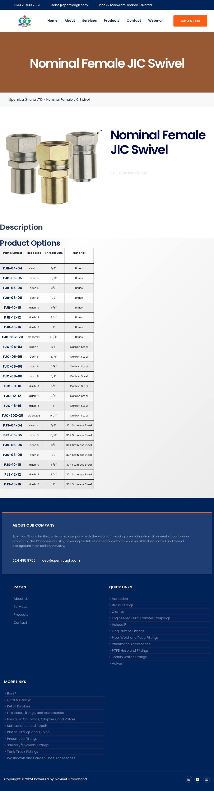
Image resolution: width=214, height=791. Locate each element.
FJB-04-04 (12, 268)
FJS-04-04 (12, 425)
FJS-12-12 (12, 474)
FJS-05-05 (12, 435)
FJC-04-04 (12, 346)
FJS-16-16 (12, 484)
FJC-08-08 (12, 376)
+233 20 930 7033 (26, 5)
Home (52, 20)
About (70, 20)
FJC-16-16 (12, 405)
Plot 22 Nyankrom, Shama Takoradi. (126, 5)
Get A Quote (190, 21)
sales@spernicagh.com (69, 5)
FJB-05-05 (12, 278)
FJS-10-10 (12, 464)
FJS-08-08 (12, 454)
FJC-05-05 (12, 356)
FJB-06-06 (12, 288)
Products (112, 20)
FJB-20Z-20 (12, 337)
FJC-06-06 (12, 366)
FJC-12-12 (12, 396)
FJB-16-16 (12, 327)
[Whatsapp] (189, 779)
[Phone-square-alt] (197, 779)
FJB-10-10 (12, 307)
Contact (134, 20)
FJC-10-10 (12, 386)
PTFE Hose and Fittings (128, 172)
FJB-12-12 (12, 317)
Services (89, 20)
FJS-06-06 (12, 445)
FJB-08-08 (12, 297)
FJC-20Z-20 (12, 415)
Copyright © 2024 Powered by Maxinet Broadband (45, 779)
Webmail (155, 20)
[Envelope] (206, 779)
